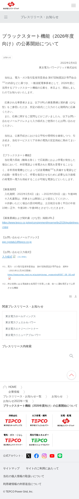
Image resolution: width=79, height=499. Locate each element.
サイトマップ (11, 468)
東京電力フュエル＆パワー (20, 322)
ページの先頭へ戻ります (71, 375)
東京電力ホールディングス (20, 316)
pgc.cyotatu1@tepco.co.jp (17, 242)
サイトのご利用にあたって (42, 468)
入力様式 (15, 256)
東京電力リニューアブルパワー (23, 335)
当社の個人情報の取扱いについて (23, 476)
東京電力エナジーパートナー (21, 328)
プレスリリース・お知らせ (40, 17)
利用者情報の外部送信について (22, 484)
